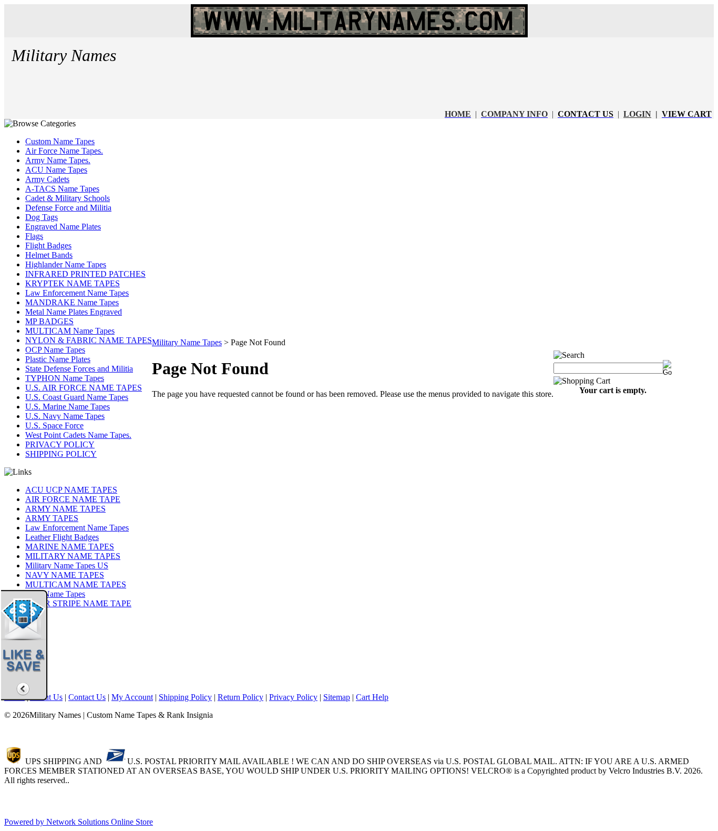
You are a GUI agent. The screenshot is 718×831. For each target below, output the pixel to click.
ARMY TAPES (51, 518)
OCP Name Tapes (55, 349)
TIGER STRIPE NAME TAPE (78, 603)
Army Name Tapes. (57, 160)
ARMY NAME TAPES (65, 508)
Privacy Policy (293, 697)
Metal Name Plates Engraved (73, 311)
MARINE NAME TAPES (69, 546)
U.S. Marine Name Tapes (67, 406)
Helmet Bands (49, 255)
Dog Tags (41, 217)
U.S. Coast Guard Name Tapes (76, 397)
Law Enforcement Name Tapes (77, 292)
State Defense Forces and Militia (79, 368)
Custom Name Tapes (60, 141)
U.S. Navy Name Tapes (65, 416)
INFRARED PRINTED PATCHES (85, 273)
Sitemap (336, 697)
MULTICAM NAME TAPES (75, 584)
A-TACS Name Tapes (62, 188)
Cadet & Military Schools (67, 198)
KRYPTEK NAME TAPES (72, 283)
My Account (132, 697)
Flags (34, 236)
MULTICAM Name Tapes (70, 330)
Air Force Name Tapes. (64, 150)
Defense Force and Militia (68, 207)
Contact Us (87, 697)
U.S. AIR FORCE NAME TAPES (83, 387)
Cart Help (372, 697)
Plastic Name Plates (57, 359)
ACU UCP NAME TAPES (71, 489)
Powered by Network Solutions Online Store (78, 821)
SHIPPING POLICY (61, 453)
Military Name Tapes (187, 342)
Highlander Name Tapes (65, 264)
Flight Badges (48, 245)
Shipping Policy (185, 697)
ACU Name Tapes (56, 169)
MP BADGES (49, 321)
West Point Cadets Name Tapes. (78, 434)
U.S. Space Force (54, 425)
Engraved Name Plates (63, 226)
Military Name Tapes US (66, 565)
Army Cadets (47, 179)
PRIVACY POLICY (60, 444)
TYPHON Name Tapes (64, 378)
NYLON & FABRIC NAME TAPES (88, 340)
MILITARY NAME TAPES (72, 556)
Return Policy (240, 697)
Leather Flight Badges (62, 537)
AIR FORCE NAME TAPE (72, 499)
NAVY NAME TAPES (64, 574)
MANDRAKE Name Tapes (72, 302)
